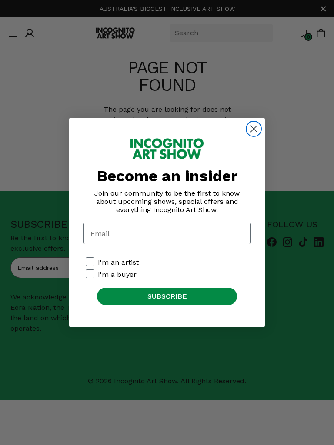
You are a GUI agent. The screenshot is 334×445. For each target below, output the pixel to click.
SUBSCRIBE (167, 296)
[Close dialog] (253, 128)
